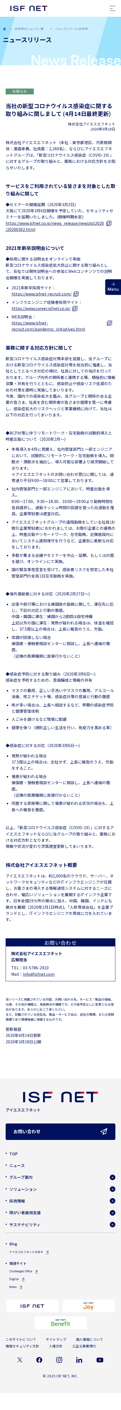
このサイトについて (21, 1339)
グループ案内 (21, 1177)
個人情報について (89, 1339)
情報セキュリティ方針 (22, 1346)
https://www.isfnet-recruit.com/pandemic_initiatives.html (48, 326)
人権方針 (55, 1346)
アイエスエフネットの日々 (26, 1252)
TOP (13, 1153)
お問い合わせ (27, 1131)
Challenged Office (20, 1271)
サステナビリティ (25, 1224)
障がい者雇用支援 (25, 1212)
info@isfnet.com (39, 974)
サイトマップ (56, 1339)
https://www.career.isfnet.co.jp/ (41, 308)
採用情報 (17, 1201)
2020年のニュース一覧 (29, 29)
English (14, 1279)
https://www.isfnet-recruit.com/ (41, 294)
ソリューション (23, 1189)
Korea (13, 1287)
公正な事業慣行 (84, 1346)
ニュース (17, 1165)
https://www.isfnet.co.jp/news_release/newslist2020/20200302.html (55, 226)
